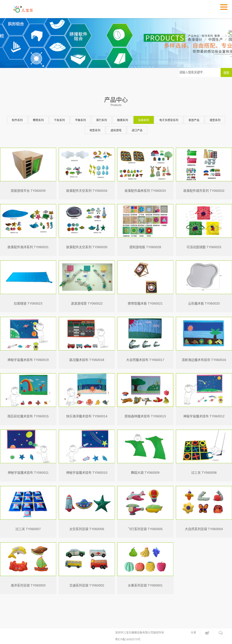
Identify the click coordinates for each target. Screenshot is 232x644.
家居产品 (193, 120)
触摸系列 (122, 120)
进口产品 (137, 130)
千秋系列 (59, 120)
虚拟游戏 (116, 130)
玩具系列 (143, 120)
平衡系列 (80, 120)
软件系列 (17, 120)
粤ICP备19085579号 (127, 639)
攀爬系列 (38, 120)
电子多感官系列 (168, 120)
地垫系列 (94, 130)
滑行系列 (101, 120)
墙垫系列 (215, 120)
